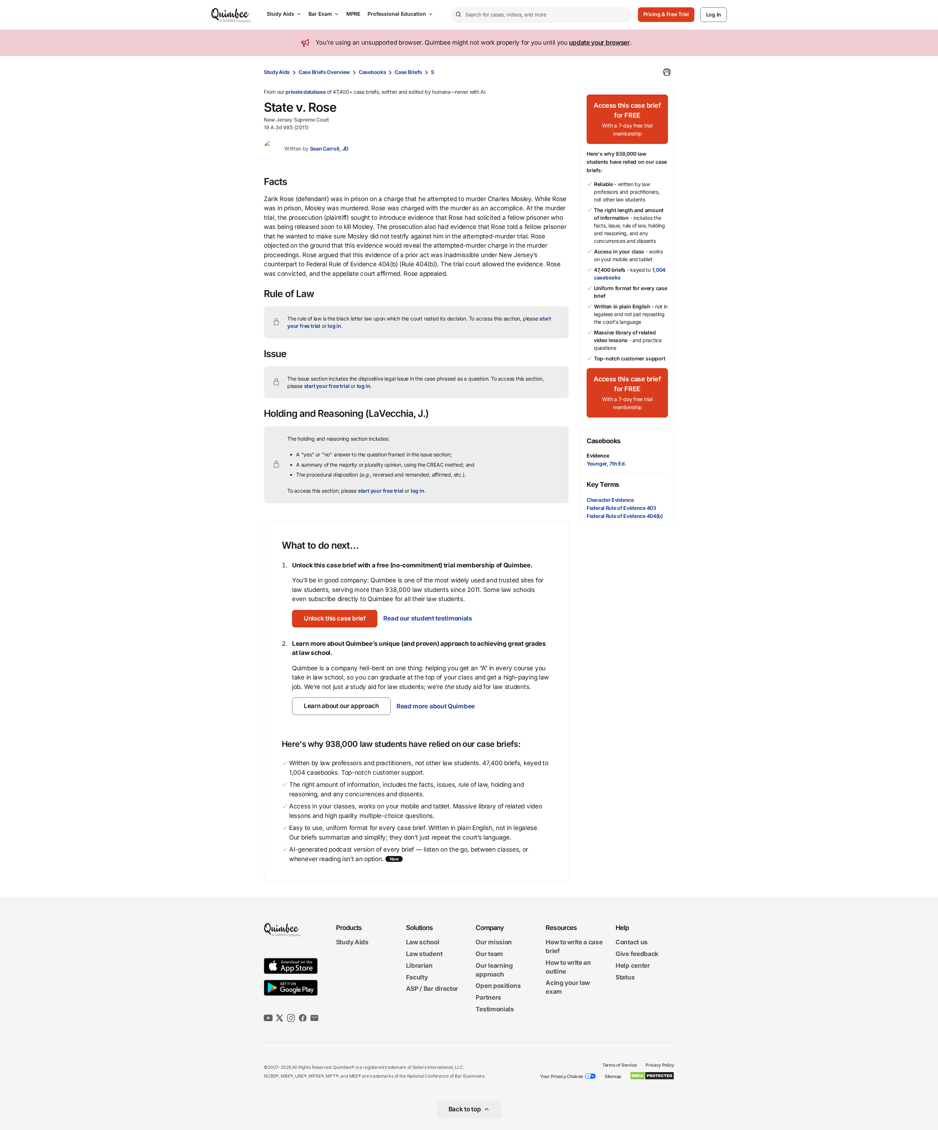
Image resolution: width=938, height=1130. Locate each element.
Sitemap (613, 1076)
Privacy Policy (660, 1065)
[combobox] (541, 15)
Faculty (417, 977)
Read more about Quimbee (435, 706)
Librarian (419, 965)
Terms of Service (619, 1065)
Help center (633, 965)
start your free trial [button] (327, 386)
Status (625, 977)
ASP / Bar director (432, 989)
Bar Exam (320, 14)
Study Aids (280, 14)
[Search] (458, 15)
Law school (422, 942)
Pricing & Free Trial (666, 14)
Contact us (632, 942)
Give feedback (637, 953)
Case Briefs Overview (324, 72)
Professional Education (397, 14)
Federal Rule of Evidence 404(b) (625, 516)
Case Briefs (408, 72)
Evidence (598, 455)
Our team (489, 953)
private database (305, 92)
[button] (334, 618)
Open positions (498, 986)
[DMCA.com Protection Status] (652, 1075)
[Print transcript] (667, 72)
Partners (488, 997)
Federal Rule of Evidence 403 (621, 508)
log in (334, 326)
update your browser (599, 42)
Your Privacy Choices (561, 1076)
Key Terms (603, 484)
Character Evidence (610, 500)
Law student (424, 953)
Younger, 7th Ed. (606, 463)
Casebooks (372, 72)
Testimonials (495, 1009)
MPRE (353, 14)
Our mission (494, 942)
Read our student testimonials (427, 618)
